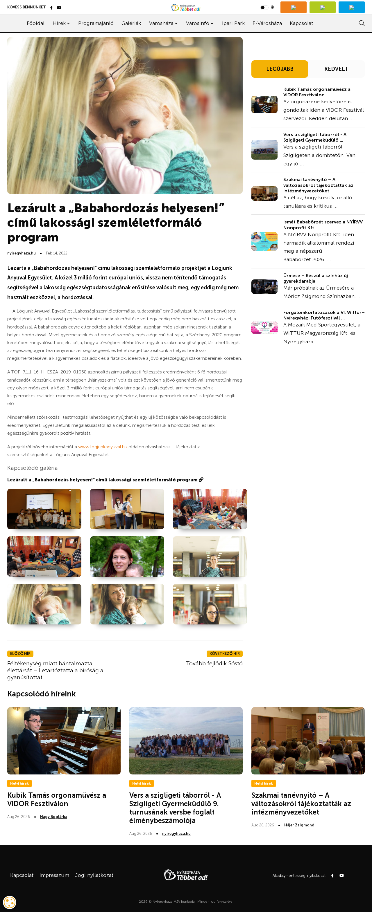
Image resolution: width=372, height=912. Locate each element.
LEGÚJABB (280, 69)
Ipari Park (233, 23)
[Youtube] (59, 8)
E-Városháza (267, 23)
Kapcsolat (301, 23)
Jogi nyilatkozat (94, 875)
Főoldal (35, 23)
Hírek (59, 23)
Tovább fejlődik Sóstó (214, 663)
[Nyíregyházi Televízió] (293, 7)
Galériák (131, 23)
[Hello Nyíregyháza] (352, 7)
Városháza (161, 23)
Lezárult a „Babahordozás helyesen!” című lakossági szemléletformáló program (103, 480)
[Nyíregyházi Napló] (323, 7)
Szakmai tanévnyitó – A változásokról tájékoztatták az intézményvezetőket (318, 185)
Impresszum (54, 875)
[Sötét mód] (267, 7)
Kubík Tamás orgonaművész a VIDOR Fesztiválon (316, 91)
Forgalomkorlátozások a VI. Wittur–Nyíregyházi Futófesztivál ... (324, 315)
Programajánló (96, 23)
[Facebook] (51, 8)
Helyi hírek (19, 783)
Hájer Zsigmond (299, 825)
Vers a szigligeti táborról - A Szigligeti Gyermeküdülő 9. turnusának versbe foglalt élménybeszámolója (175, 807)
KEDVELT (336, 69)
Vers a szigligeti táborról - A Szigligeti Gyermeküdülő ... (314, 137)
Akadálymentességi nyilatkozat (299, 875)
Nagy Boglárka (53, 817)
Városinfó (197, 23)
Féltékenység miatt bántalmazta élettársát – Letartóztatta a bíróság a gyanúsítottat (55, 670)
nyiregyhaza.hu (21, 253)
